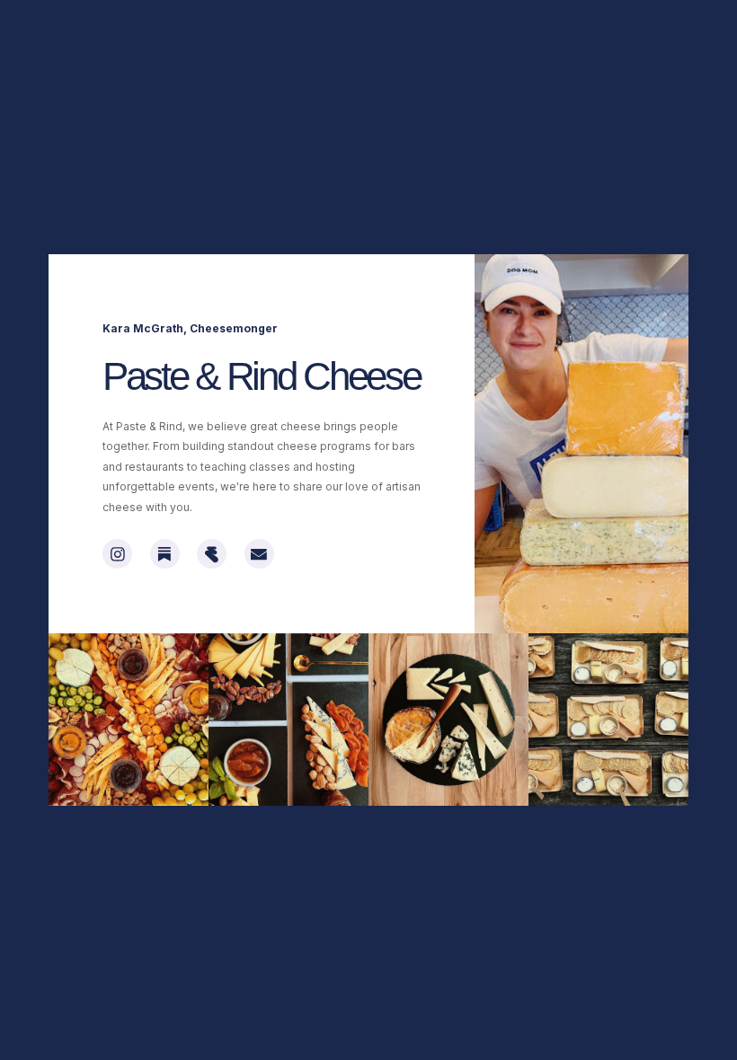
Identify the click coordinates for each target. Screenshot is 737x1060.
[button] (117, 554)
